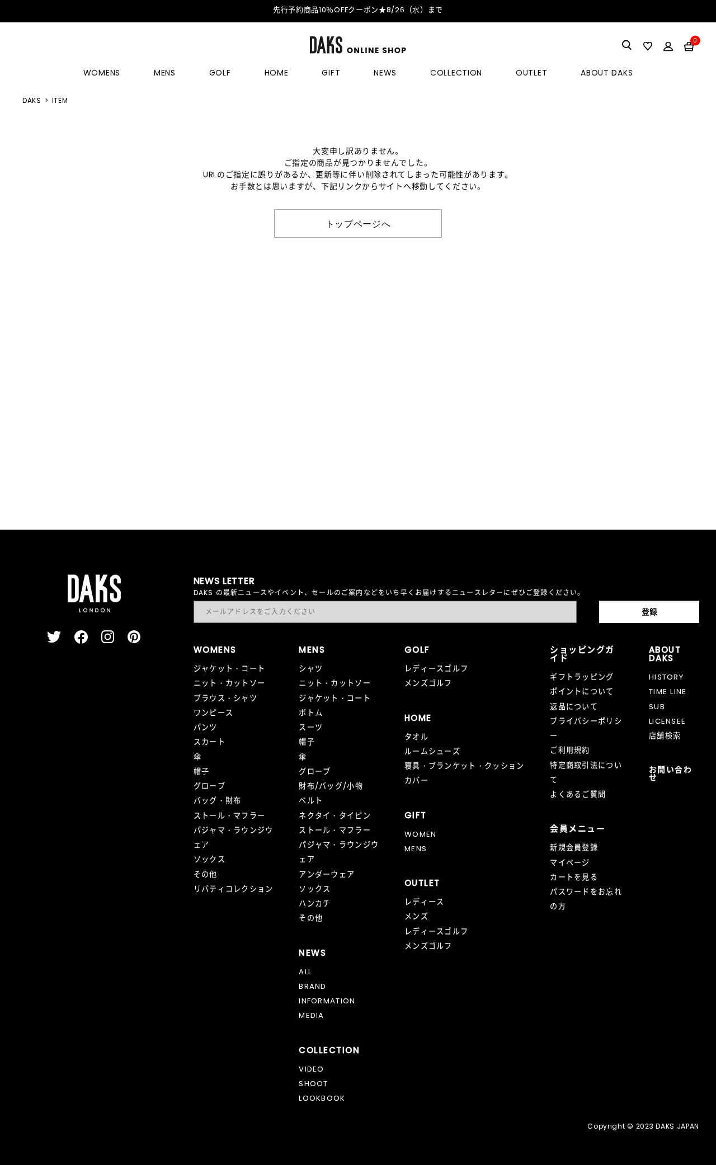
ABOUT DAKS (607, 72)
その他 (206, 874)
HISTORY (666, 677)
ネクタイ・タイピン (335, 815)
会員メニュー (577, 828)
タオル (416, 737)
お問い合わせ (670, 773)
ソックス (209, 859)
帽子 (202, 771)
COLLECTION (456, 72)
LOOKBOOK (322, 1098)
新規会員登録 (574, 847)
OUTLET (531, 72)
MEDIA (311, 1015)
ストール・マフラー (230, 815)
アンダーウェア (327, 874)
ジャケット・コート (230, 668)
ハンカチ (315, 903)
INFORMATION (327, 1001)
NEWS (385, 72)
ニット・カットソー (230, 683)
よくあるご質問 (578, 794)
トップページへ (358, 223)
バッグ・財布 (218, 800)
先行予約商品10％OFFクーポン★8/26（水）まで (358, 9)
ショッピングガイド (582, 654)
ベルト (311, 800)
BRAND (313, 986)
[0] (689, 45)
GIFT (331, 72)
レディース (424, 902)
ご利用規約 (570, 750)
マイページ (570, 862)
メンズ (416, 916)
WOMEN (420, 834)
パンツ (206, 727)
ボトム (311, 713)
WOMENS (101, 72)
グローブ (209, 786)
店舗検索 (665, 735)
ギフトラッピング (582, 677)
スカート (209, 742)
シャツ (311, 668)
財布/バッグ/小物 (331, 786)
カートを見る (574, 877)
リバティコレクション (234, 889)
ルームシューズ (432, 751)
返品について (574, 706)
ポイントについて (582, 691)
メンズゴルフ (428, 683)
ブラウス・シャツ (226, 698)
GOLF (220, 72)
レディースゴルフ (436, 668)
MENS (165, 72)
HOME (277, 72)
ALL (305, 971)
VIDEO (311, 1069)
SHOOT (313, 1083)
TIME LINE (668, 691)
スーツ (311, 727)
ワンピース (214, 713)
